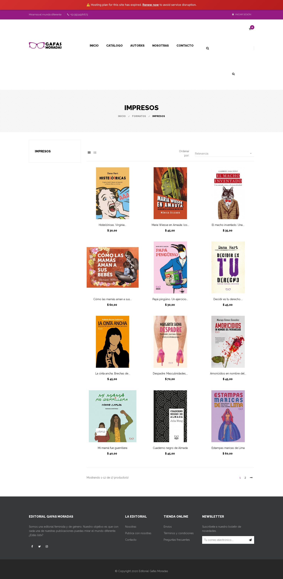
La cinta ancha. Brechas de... (112, 373)
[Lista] (94, 152)
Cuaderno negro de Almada (170, 447)
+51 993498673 (79, 14)
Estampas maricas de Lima (228, 447)
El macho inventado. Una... (228, 224)
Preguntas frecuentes (177, 539)
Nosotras (130, 526)
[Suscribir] (250, 540)
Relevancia (223, 153)
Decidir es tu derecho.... (228, 299)
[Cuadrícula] (89, 152)
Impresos (43, 151)
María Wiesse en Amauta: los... (170, 224)
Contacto (130, 539)
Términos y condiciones (179, 533)
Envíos (168, 526)
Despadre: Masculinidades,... (170, 373)
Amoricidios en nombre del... (228, 373)
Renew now (150, 5)
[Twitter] (39, 546)
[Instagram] (47, 546)
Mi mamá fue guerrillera (112, 447)
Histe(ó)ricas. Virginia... (112, 224)
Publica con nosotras (138, 533)
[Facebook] (32, 546)
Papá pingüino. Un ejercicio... (170, 299)
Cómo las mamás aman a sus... (112, 299)
